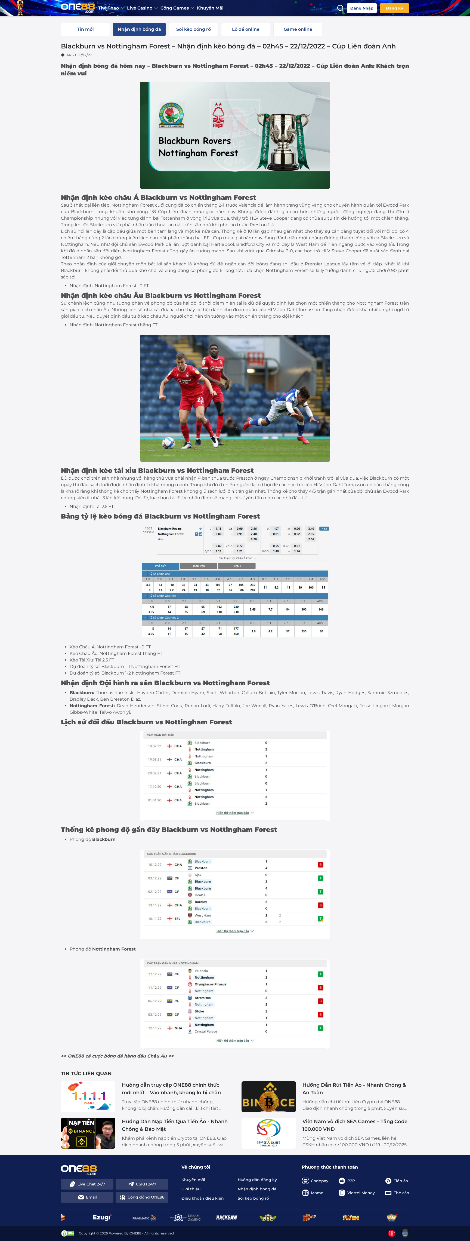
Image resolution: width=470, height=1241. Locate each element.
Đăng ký (394, 8)
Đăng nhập (361, 8)
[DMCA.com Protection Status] (68, 1233)
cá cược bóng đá (104, 1056)
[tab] (85, 29)
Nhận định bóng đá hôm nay (103, 66)
